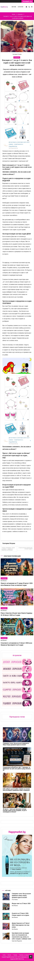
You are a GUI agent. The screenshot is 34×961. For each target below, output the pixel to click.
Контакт (9, 955)
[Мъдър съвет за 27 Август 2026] (6, 906)
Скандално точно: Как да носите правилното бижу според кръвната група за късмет (16, 744)
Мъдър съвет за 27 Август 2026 (21, 903)
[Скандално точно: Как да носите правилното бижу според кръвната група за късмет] (6, 897)
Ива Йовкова (4, 580)
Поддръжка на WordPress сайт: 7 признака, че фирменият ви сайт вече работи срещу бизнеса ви (17, 768)
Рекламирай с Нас (27, 1)
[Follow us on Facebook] (26, 7)
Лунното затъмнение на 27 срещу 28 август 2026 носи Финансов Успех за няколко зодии (17, 584)
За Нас (4, 955)
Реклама (15, 955)
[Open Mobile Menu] (31, 6)
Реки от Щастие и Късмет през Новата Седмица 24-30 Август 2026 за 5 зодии (16, 614)
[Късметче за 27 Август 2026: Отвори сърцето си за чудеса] (6, 916)
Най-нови (14, 6)
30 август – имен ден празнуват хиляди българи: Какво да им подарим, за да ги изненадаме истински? (15, 810)
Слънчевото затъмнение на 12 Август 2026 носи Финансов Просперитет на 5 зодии (16, 644)
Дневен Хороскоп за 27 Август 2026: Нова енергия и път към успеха (21, 925)
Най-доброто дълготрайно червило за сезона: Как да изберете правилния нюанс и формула (16, 789)
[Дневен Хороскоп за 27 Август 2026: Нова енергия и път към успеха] (6, 926)
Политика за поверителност (25, 955)
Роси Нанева (15, 899)
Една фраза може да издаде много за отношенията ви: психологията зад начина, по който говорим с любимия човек (21, 936)
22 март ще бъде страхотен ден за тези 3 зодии (25, 548)
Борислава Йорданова (17, 941)
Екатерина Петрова (17, 54)
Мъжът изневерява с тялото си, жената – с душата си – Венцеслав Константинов (8, 549)
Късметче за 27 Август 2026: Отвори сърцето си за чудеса (20, 914)
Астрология (20, 6)
